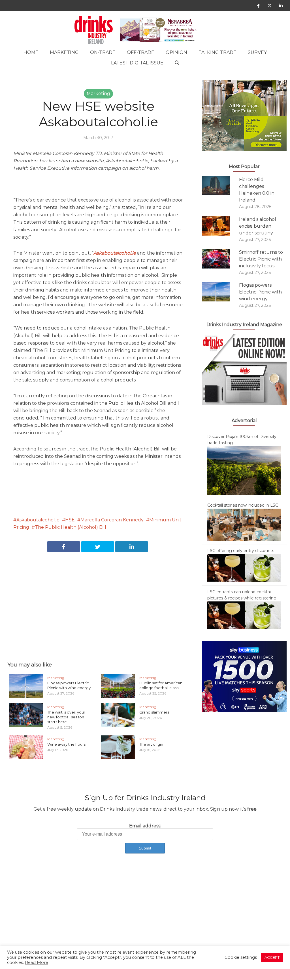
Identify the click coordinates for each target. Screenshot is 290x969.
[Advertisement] (98, 600)
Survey (257, 52)
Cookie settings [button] (241, 957)
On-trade (103, 52)
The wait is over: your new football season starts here (66, 717)
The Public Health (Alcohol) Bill (70, 527)
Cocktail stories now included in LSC (242, 505)
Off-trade (140, 52)
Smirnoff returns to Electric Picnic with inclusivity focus (261, 259)
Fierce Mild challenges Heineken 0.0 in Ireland (256, 190)
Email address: (145, 826)
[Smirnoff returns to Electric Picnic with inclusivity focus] (220, 259)
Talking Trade (217, 52)
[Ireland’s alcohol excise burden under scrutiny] (220, 226)
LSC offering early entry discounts (240, 550)
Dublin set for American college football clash (160, 685)
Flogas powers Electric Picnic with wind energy (69, 685)
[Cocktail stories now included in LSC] (244, 524)
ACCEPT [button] (272, 957)
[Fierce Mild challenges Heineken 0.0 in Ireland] (220, 185)
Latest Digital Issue (137, 63)
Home (31, 52)
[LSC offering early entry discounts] (244, 567)
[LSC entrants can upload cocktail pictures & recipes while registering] (244, 615)
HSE (70, 520)
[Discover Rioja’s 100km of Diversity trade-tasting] (244, 470)
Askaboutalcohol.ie (37, 520)
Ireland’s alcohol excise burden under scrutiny (257, 226)
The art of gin (151, 744)
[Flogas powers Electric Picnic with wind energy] (220, 291)
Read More (36, 962)
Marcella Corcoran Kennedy (112, 520)
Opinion (176, 52)
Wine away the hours (66, 744)
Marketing (64, 52)
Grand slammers (154, 712)
